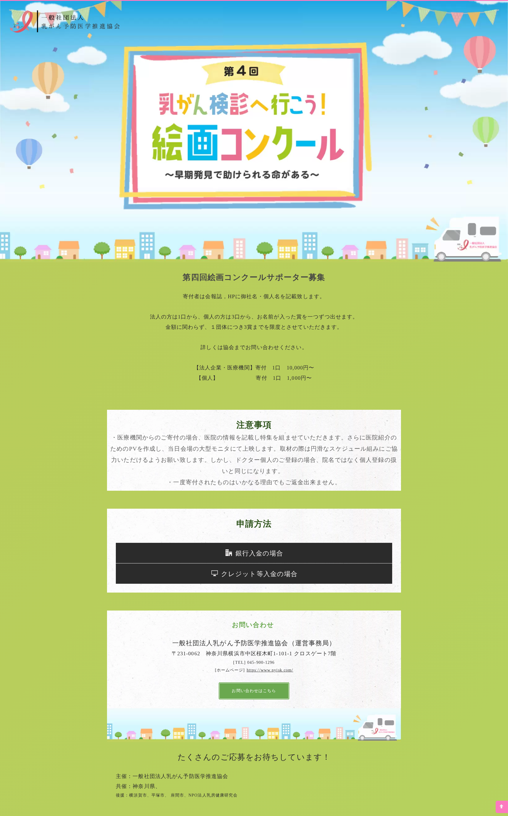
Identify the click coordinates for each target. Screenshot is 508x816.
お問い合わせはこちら (254, 691)
